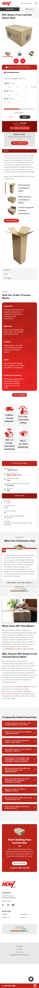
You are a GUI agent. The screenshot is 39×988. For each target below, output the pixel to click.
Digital (9, 475)
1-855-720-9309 (23, 868)
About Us (23, 917)
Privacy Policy (19, 952)
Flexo (15, 475)
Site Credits (19, 946)
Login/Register (27, 3)
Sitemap (19, 949)
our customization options (19, 687)
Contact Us (10, 9)
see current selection (19, 128)
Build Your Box (11, 220)
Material (7, 270)
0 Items (30, 9)
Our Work (4, 914)
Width (9, 91)
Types (6, 151)
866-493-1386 (9, 986)
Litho (20, 475)
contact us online (11, 694)
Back (11, 117)
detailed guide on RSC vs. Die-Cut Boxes (19, 649)
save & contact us (19, 143)
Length (9, 83)
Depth (9, 98)
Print (6, 274)
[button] (31, 979)
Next (25, 117)
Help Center (24, 914)
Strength (7, 278)
